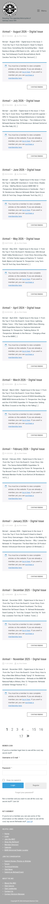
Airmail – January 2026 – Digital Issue (23, 521)
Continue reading (37, 87)
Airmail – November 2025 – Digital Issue (24, 659)
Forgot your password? (24, 792)
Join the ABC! (10, 839)
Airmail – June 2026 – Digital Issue (21, 169)
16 (41, 729)
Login (7, 836)
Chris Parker (23, 36)
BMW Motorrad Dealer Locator (16, 850)
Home (7, 834)
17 (21, 736)
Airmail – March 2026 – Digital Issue (22, 380)
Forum (7, 864)
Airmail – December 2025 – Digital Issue (24, 590)
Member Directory (11, 845)
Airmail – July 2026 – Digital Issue (21, 100)
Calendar (8, 847)
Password (7, 768)
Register (36, 785)
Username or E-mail (11, 758)
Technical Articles (11, 867)
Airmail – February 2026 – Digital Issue (23, 449)
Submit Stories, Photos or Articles (18, 861)
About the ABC (10, 883)
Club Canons (9, 886)
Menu (44, 10)
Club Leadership (11, 889)
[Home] (9, 9)
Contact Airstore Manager (15, 894)
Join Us (29, 822)
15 (34, 729)
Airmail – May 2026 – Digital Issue (21, 238)
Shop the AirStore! (12, 842)
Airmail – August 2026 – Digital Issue (22, 31)
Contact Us (9, 891)
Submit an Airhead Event (14, 872)
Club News (9, 869)
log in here (26, 72)
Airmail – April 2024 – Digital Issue (21, 307)
